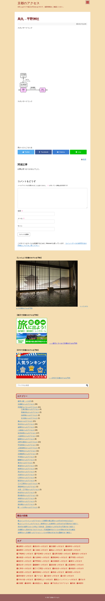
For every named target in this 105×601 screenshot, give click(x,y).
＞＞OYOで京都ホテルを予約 (59, 378)
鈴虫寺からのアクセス (26, 492)
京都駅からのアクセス (26, 404)
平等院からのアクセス (26, 457)
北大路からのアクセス (29, 418)
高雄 (73, 583)
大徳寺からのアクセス (26, 475)
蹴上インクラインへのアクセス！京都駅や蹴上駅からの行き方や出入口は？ (46, 521)
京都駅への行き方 (57, 546)
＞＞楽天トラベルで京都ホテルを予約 (63, 343)
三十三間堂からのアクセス (27, 483)
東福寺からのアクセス (26, 466)
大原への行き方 (68, 576)
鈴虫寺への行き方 (60, 568)
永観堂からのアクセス (26, 501)
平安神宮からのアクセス (27, 445)
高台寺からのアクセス (26, 472)
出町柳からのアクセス (29, 415)
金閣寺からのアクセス (26, 427)
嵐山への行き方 (56, 550)
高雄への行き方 (58, 572)
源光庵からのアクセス (26, 504)
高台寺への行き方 (24, 565)
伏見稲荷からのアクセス (27, 433)
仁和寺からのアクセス (26, 478)
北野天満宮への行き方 (62, 554)
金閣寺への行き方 (24, 546)
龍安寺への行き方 (24, 561)
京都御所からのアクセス (27, 454)
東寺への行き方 (76, 561)
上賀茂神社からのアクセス (27, 448)
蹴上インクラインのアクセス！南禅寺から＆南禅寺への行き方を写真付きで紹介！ (48, 524)
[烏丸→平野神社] (60, 152)
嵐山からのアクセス (25, 421)
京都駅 (20, 583)
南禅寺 (28, 583)
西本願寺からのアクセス (27, 495)
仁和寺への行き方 (24, 568)
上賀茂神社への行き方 (75, 565)
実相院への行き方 (73, 572)
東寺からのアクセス (25, 463)
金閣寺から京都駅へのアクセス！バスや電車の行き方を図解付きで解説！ (45, 532)
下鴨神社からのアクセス (27, 451)
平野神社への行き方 (42, 561)
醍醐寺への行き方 (41, 565)
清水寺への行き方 (41, 546)
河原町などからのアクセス (27, 407)
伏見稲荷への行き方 (73, 550)
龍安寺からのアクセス (26, 480)
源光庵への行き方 (57, 565)
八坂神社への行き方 (42, 557)
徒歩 (47, 583)
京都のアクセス (29, 3)
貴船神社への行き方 (60, 557)
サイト (20, 226)
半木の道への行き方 (25, 579)
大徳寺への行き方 (52, 576)
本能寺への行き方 (77, 568)
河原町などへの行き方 (44, 579)
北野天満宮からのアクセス (27, 442)
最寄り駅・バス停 (24, 401)
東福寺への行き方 (80, 554)
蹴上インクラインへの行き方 (66, 579)
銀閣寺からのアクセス (26, 439)
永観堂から (39, 583)
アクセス (39, 576)
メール (21, 218)
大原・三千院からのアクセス (28, 489)
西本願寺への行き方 (25, 576)
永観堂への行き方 (24, 557)
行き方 (82, 579)
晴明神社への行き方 (42, 572)
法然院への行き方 (24, 572)
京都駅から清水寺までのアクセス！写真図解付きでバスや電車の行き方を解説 (46, 529)
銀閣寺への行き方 (24, 550)
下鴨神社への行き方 (25, 554)
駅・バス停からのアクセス (27, 507)
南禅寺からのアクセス (26, 469)
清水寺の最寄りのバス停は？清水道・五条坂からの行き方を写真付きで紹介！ (46, 527)
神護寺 (80, 583)
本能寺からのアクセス (26, 498)
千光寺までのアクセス (60, 583)
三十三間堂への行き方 (43, 568)
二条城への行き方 (41, 550)
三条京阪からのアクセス (30, 409)
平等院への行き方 (77, 557)
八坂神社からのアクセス (27, 436)
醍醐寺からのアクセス (26, 460)
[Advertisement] (52, 50)
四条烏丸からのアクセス (30, 412)
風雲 (84, 159)
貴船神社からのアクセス (27, 486)
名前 (20, 211)
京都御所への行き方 (60, 561)
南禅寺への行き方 (73, 546)
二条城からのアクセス (26, 430)
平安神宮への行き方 (43, 554)
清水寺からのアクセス (26, 424)
